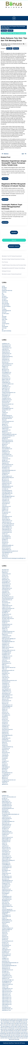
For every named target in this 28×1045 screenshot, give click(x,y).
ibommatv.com (5, 576)
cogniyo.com (5, 948)
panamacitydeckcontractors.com (9, 680)
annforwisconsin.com (6, 365)
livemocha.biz (5, 756)
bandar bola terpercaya (7, 290)
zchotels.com (5, 513)
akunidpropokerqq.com (7, 415)
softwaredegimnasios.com (8, 525)
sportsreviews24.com (7, 899)
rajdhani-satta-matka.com (8, 647)
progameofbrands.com (7, 599)
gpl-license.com (5, 479)
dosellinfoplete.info (6, 738)
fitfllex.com (4, 668)
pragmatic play (18, 1024)
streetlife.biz (5, 758)
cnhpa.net (4, 923)
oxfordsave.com (5, 850)
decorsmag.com (5, 595)
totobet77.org (5, 987)
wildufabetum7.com (6, 1010)
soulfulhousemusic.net (7, 977)
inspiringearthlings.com (7, 492)
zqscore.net (4, 932)
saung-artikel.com (6, 853)
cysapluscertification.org (7, 746)
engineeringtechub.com (7, 890)
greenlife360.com (6, 582)
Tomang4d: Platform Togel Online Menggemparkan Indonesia (12, 207)
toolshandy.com (5, 683)
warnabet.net (5, 764)
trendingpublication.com (7, 988)
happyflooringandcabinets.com (9, 910)
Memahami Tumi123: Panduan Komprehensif (12, 256)
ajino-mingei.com (5, 389)
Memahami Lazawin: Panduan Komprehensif (11, 274)
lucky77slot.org (5, 902)
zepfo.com (4, 515)
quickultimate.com (6, 967)
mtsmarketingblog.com (7, 706)
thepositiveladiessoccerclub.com (9, 434)
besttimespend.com (6, 945)
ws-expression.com (6, 512)
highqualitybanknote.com (7, 486)
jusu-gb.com (4, 798)
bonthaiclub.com (5, 396)
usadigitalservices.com (7, 656)
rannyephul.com (5, 687)
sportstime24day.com (7, 877)
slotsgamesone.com (6, 614)
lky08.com (4, 664)
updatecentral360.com (7, 929)
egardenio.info (5, 936)
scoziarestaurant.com (7, 532)
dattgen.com (5, 460)
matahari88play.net (6, 864)
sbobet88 (18, 1022)
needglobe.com (5, 958)
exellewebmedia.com (6, 824)
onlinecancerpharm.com (7, 906)
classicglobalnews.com (7, 552)
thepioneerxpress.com (7, 588)
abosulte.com (5, 541)
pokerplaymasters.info (7, 805)
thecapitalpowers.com (7, 981)
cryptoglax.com (5, 385)
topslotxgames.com (6, 609)
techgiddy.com (5, 815)
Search (14, 232)
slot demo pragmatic (5, 1026)
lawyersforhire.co (6, 861)
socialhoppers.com (6, 657)
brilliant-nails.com (6, 696)
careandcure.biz (5, 946)
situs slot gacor (14, 1026)
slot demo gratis (5, 304)
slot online (4, 289)
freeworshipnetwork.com (7, 441)
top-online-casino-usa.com (8, 618)
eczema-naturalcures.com (8, 421)
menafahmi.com (5, 500)
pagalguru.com (5, 507)
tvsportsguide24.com (6, 897)
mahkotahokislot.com (7, 905)
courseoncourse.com (6, 807)
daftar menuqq (7, 1029)
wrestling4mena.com (6, 651)
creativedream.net (6, 658)
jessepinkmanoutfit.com (7, 833)
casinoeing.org (5, 755)
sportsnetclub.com (6, 847)
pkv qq (3, 307)
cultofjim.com (5, 368)
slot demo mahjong (6, 306)
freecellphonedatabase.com (8, 821)
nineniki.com (4, 622)
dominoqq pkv (5, 326)
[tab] (14, 18)
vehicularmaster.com (6, 353)
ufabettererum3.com (6, 990)
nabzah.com (4, 628)
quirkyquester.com (6, 968)
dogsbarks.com (5, 463)
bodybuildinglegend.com (7, 694)
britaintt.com (5, 555)
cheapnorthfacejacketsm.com (8, 392)
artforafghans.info (6, 715)
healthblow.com (5, 644)
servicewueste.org (6, 602)
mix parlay (4, 309)
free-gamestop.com (6, 825)
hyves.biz (4, 759)
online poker (24, 1030)
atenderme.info (5, 730)
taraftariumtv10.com (6, 692)
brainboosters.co (5, 357)
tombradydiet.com (6, 395)
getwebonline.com (6, 661)
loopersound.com (6, 381)
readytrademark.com (6, 529)
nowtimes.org (5, 754)
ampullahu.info (5, 726)
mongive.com (5, 630)
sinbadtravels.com (6, 827)
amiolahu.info (5, 723)
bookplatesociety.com (7, 399)
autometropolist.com (6, 454)
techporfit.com (5, 578)
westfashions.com (6, 681)
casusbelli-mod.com (6, 398)
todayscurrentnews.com (7, 984)
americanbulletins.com (7, 448)
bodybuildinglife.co (6, 912)
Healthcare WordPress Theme (10, 1043)
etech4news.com (6, 468)
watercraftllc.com (6, 443)
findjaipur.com (5, 366)
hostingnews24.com (6, 487)
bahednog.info (5, 809)
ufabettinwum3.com (6, 995)
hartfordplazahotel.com (7, 772)
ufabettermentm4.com (7, 991)
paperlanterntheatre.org (7, 440)
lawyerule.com (5, 703)
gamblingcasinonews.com (7, 596)
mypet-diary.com (5, 677)
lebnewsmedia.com (6, 401)
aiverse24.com (5, 542)
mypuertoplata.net (6, 586)
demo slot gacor (5, 303)
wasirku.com (5, 709)
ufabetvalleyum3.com (7, 1004)
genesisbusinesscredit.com (8, 670)
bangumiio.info (5, 732)
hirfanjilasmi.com (6, 951)
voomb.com (4, 894)
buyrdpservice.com (6, 841)
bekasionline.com (6, 579)
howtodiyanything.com (7, 490)
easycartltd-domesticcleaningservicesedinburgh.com (14, 558)
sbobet (11, 1037)
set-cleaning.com (6, 535)
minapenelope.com (6, 382)
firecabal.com (5, 474)
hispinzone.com (5, 615)
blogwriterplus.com (6, 801)
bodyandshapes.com (6, 549)
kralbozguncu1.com (6, 494)
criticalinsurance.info (6, 635)
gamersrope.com (6, 822)
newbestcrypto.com (6, 848)
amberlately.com (5, 359)
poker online (4, 319)
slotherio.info (5, 745)
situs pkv (4, 322)
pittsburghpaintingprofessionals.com (10, 962)
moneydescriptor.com (7, 866)
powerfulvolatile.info (6, 741)
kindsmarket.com (6, 673)
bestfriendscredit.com (7, 418)
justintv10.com (5, 702)
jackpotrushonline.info (7, 818)
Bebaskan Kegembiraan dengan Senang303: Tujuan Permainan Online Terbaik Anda (14, 163)
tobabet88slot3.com (6, 982)
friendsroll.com (5, 405)
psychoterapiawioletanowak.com (9, 965)
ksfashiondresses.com (7, 920)
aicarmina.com (5, 362)
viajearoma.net (5, 428)
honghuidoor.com (6, 619)
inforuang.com (5, 671)
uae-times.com (5, 569)
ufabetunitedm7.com (6, 998)
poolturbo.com (5, 712)
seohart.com (5, 533)
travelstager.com (6, 684)
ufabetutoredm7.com (6, 1003)
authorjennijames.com (7, 427)
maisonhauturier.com (6, 497)
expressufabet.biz (6, 585)
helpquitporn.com (6, 484)
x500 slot (20, 1026)
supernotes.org (5, 926)
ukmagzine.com (5, 828)
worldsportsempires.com (7, 928)
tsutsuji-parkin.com (6, 430)
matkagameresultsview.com (8, 631)
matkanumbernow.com (7, 605)
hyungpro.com (5, 874)
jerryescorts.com (6, 892)
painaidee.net (5, 869)
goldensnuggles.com (6, 838)
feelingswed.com (6, 473)
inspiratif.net (5, 572)
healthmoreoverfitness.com (8, 608)
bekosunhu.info (5, 733)
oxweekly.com (5, 679)
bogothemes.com (6, 388)
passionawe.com (5, 961)
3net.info (4, 411)
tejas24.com (4, 710)
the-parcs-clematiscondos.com (9, 796)
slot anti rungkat (10, 1024)
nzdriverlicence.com (6, 506)
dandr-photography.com (7, 697)
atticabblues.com (6, 453)
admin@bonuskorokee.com (17, 43)
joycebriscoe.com (6, 360)
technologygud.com (6, 915)
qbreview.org (4, 601)
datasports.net (5, 887)
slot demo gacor (5, 313)
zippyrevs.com (5, 604)
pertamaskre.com (6, 812)
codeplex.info (5, 412)
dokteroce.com (5, 699)
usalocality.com (5, 349)
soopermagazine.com (7, 526)
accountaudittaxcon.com (7, 941)
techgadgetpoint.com (7, 896)
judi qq (3, 286)
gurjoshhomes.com (6, 394)
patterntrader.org (6, 922)
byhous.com (4, 771)
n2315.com (4, 660)
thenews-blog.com (6, 519)
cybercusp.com (5, 553)
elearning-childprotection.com (8, 650)
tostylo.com (4, 844)
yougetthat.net (5, 845)
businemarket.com (6, 863)
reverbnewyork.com (6, 373)
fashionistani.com (6, 471)
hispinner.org (5, 634)
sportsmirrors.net (6, 886)
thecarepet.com (5, 799)
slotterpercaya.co (6, 972)
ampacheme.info (5, 725)
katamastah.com (6, 930)
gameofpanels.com (6, 640)
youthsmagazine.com (7, 867)
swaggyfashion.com (6, 690)
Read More (5, 179)
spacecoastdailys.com (7, 528)
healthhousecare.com (7, 481)
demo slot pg (5, 302)
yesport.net (4, 843)
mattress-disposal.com (7, 909)
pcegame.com (5, 509)
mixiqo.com (4, 956)
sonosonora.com (5, 402)
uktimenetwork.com (6, 345)
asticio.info (4, 935)
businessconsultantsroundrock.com (10, 551)
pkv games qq (10, 1033)
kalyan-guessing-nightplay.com (9, 638)
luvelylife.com (5, 674)
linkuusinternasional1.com (7, 404)
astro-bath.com (5, 422)
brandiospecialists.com (7, 624)
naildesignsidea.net (6, 437)
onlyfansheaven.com (6, 663)
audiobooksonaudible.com (7, 545)
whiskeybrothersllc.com (7, 1008)
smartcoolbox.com (6, 974)
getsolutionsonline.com (7, 632)
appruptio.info (5, 784)
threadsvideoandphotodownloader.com (10, 814)
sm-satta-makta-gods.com (8, 523)
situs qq (4, 320)
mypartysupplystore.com (7, 363)
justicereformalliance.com (8, 383)
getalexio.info (5, 939)
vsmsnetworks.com (6, 573)
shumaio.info (5, 743)
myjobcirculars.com (6, 607)
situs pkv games (5, 323)
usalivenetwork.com (6, 817)
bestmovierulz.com (6, 378)
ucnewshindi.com (6, 820)
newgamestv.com (6, 883)
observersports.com (6, 856)
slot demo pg (5, 300)
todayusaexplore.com (6, 347)
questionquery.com (6, 693)
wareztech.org (5, 830)
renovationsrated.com (7, 530)
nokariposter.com (6, 637)
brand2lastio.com (6, 654)
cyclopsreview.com (6, 458)
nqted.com (4, 504)
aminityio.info (5, 722)
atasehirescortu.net (6, 889)
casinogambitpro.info (6, 804)
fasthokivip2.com (6, 854)
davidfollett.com (5, 370)
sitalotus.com (5, 925)
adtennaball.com (5, 627)
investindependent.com (7, 493)
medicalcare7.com (6, 625)
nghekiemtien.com (6, 707)
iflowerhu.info (5, 778)
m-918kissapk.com (6, 774)
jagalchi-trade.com (6, 379)
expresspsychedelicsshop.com (9, 470)
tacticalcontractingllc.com (8, 979)
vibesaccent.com (6, 355)
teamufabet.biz (5, 591)
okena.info (4, 414)
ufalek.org (4, 907)
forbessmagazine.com (7, 476)
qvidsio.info (4, 742)
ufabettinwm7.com (6, 994)
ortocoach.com (5, 959)
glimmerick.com (5, 369)
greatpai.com (5, 438)
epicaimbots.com (6, 467)
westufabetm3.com (6, 1007)
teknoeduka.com (5, 517)
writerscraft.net (5, 648)
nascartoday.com (6, 503)
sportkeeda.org (5, 943)
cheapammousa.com (6, 432)
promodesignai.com (6, 536)
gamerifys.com (5, 570)
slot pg (4, 1024)
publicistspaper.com (6, 538)
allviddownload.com (6, 594)
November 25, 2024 (6, 43)
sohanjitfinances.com (6, 975)
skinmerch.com (5, 375)
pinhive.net (4, 762)
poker (3, 294)
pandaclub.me (5, 768)
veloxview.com (5, 1005)
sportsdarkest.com (6, 870)
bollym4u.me (5, 765)
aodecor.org (4, 751)
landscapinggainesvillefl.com (8, 496)
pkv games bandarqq (6, 330)
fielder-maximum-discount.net (8, 667)
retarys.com (4, 835)
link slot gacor (5, 297)
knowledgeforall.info (6, 653)
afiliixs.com (4, 445)
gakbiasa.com (5, 777)
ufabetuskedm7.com (6, 1000)
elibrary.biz (4, 419)
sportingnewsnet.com (7, 876)
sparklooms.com (5, 978)
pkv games (4, 287)
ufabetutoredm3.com (6, 1001)
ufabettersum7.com (6, 992)
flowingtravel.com (6, 621)
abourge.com (5, 444)
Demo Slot (3, 30)
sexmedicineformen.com (7, 969)
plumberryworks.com (6, 964)
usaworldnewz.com (6, 346)
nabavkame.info (5, 775)
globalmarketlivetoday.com (8, 477)
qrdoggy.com (5, 913)
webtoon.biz (4, 871)
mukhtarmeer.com (6, 502)
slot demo (4, 296)
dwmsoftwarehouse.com (7, 464)
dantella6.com (5, 612)
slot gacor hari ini (10, 1023)
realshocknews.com (6, 916)
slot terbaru (12, 1022)
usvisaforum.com (6, 376)
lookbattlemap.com (6, 840)
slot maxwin (24, 1024)
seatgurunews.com (6, 409)
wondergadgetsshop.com (7, 408)
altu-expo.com (5, 425)
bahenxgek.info (5, 811)
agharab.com (5, 431)
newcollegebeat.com (6, 372)
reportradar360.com (6, 689)
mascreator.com (5, 499)
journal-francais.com (6, 700)
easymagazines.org (6, 949)
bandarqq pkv (7, 1022)
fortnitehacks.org (6, 748)
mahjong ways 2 (11, 1027)
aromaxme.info (5, 728)
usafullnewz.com (6, 343)
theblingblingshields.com (7, 880)
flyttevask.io (4, 769)
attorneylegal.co (5, 893)
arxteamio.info (5, 938)
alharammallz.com (6, 447)
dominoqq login (7, 1035)
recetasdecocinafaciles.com (8, 435)
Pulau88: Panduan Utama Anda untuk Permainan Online (14, 265)
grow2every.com (5, 480)
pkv (2, 293)
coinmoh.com (5, 457)
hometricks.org (5, 952)
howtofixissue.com (6, 589)
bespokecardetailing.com (7, 417)
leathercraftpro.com (6, 954)
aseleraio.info (5, 933)
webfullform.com (6, 592)
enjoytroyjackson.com (7, 466)
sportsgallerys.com (6, 884)
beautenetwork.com (6, 546)
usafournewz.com (6, 350)
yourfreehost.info (6, 391)
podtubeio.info (5, 739)
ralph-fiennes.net (5, 666)
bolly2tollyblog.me (6, 766)
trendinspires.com (6, 686)
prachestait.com (5, 713)
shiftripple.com (5, 971)
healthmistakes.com (6, 919)
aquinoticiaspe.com (6, 858)
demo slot (4, 312)
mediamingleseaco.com (7, 705)
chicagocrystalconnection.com (9, 779)
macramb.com (5, 676)
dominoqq (4, 291)
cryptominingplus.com (7, 857)
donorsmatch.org (6, 752)
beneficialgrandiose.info (7, 735)
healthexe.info (5, 717)
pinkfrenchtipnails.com (7, 881)
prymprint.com (5, 942)
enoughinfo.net (5, 761)
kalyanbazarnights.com (7, 617)
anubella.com (5, 543)
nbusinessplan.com (6, 581)
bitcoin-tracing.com (6, 548)
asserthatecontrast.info (7, 729)
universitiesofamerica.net (7, 598)
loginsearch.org (5, 749)
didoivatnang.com (6, 461)
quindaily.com (5, 539)
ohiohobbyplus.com (6, 386)
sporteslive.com (5, 879)
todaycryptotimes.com (7, 520)
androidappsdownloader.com (8, 641)
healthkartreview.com (6, 483)
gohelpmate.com (5, 645)
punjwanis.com (5, 795)
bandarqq (4, 317)
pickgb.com (4, 918)
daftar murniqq (14, 1029)
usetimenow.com (6, 643)
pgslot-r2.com (5, 510)
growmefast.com (6, 903)
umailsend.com (5, 834)
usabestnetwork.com (6, 831)
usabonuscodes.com (6, 522)
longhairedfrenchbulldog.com (8, 860)
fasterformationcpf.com (7, 837)
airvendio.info (5, 716)
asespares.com (5, 450)
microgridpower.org (6, 955)
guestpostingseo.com (7, 802)
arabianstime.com (6, 451)
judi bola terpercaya (5, 1037)
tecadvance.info (5, 720)
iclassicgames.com (6, 851)
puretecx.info (5, 719)
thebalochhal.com (6, 352)
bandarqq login (3, 1033)
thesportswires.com (6, 873)
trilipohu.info (4, 782)
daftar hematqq (22, 1029)
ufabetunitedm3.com (6, 997)
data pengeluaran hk (6, 310)
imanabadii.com (5, 781)
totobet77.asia (5, 985)
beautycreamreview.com (7, 455)
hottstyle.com (5, 489)
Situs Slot (10, 30)
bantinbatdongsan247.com (8, 808)
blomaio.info (4, 736)
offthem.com (5, 575)
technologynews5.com (7, 516)
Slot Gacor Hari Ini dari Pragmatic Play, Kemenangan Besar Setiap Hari (13, 27)
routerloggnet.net (6, 611)
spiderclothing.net (6, 406)
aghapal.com (5, 424)
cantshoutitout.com (6, 583)
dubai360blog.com (6, 900)
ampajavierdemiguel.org (7, 356)
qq (2, 315)
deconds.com (5, 556)
